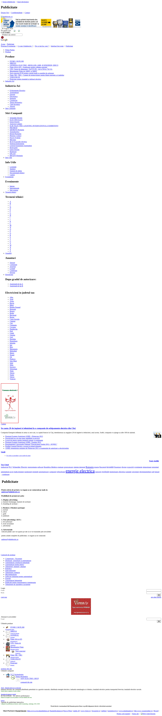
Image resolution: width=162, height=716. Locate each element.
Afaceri (12, 106)
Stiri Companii (10, 108)
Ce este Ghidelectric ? (25, 46)
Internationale (14, 188)
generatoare (68, 467)
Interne (12, 186)
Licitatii (12, 269)
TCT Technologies (16, 674)
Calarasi (12, 321)
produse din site (6, 669)
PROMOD (13, 128)
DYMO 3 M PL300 (17, 61)
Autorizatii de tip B (16, 286)
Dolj (11, 331)
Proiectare (13, 663)
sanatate (128, 472)
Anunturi (8, 253)
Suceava (13, 367)
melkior (104, 711)
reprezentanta (32, 467)
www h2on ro (86, 711)
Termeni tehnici (10, 192)
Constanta (13, 325)
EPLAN (13, 154)
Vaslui (12, 375)
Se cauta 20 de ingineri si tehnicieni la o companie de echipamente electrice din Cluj (38, 428)
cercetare (135, 472)
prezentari (155, 467)
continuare (5, 474)
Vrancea (12, 379)
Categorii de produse (8, 555)
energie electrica (80, 470)
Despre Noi (5, 13)
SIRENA (13, 63)
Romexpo (13, 152)
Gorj (11, 337)
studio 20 (76, 711)
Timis (12, 371)
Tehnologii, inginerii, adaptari (15, 567)
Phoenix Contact (15, 136)
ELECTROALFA (16, 120)
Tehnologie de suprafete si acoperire (17, 584)
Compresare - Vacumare (13, 559)
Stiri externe (14, 190)
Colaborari (13, 271)
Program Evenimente (8, 46)
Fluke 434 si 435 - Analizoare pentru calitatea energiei (28, 67)
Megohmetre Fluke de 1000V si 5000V (23, 71)
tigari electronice (23, 2)
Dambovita (13, 329)
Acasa (3, 44)
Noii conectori (20, 651)
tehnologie (61, 472)
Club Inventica (15, 104)
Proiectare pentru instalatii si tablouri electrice (25, 79)
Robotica (8, 569)
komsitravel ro (113, 711)
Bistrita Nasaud (15, 307)
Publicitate (10, 44)
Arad (11, 299)
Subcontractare (10, 570)
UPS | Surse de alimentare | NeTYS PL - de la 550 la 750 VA (31, 69)
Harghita (13, 339)
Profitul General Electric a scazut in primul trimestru (23, 446)
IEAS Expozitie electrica (18, 142)
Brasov (12, 311)
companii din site (26, 682)
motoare (61, 467)
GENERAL (14, 635)
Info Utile (8, 158)
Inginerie (13, 98)
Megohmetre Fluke (17, 647)
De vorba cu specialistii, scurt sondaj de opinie (18, 455)
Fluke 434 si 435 (16, 639)
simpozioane (147, 467)
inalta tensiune (19, 472)
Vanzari (12, 263)
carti (152, 472)
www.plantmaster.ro (126, 711)
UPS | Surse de (15, 643)
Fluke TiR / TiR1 (16, 655)
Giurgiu (12, 335)
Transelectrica (14, 132)
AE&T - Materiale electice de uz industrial (11, 687)
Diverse (12, 273)
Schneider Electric (16, 118)
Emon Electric (15, 122)
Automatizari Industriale (13, 580)
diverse (124, 467)
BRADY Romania (16, 156)
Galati (12, 333)
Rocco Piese (67, 711)
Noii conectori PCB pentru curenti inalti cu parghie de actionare (32, 73)
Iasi (11, 345)
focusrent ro (96, 711)
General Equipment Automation (21, 146)
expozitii (130, 467)
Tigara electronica (16, 102)
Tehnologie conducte (12, 572)
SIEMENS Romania (17, 130)
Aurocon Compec (16, 124)
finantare (117, 467)
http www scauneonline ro (143, 711)
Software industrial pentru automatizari (18, 576)
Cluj (11, 323)
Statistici (13, 169)
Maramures (14, 349)
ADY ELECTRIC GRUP (29, 678)
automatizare (44, 472)
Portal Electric (20, 711)
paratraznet (28, 472)
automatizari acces (7, 472)
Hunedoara (13, 341)
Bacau (12, 303)
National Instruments (17, 144)
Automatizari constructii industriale (17, 563)
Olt (11, 357)
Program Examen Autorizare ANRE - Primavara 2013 (24, 436)
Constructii (13, 100)
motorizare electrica (117, 472)
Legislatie (13, 167)
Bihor (12, 305)
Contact (27, 13)
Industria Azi (9, 81)
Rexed (156, 711)
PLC (10, 467)
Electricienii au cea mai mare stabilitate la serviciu (22, 438)
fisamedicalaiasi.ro (56, 711)
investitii (110, 467)
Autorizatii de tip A (16, 284)
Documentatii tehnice (17, 173)
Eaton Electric (15, 150)
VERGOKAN (15, 77)
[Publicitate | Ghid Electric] (7, 17)
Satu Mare (13, 361)
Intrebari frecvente (57, 46)
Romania (90, 467)
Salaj (11, 363)
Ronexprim (14, 148)
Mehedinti (13, 351)
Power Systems (15, 138)
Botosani (13, 309)
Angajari (13, 267)
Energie (12, 94)
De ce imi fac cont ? (42, 46)
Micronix (13, 140)
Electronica (14, 96)
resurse (96, 467)
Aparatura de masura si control (8, 694)
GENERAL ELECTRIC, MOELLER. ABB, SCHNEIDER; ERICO (34, 65)
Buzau (12, 317)
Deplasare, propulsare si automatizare (18, 561)
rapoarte (98, 472)
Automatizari (14, 92)
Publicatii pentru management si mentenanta (20, 582)
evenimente (138, 467)
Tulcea (12, 373)
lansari (157, 472)
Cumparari (13, 265)
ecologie (105, 472)
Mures (12, 353)
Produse (8, 52)
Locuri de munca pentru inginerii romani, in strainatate (24, 440)
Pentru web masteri (123, 714)
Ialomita (12, 343)
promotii (35, 472)
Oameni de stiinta (16, 171)
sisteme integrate (79, 467)
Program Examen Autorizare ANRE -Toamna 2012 (23, 442)
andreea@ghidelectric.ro (10, 492)
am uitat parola (156, 597)
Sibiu (11, 365)
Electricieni (9, 275)
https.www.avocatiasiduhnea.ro (38, 711)
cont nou (4, 597)
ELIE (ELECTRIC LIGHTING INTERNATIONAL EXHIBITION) (34, 126)
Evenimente (9, 177)
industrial (4, 467)
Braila (12, 313)
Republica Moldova (51, 467)
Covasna (13, 327)
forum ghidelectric (9, 2)
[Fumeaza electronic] (10, 422)
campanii (52, 472)
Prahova (12, 359)
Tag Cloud (5, 465)
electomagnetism (145, 472)
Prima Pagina (10, 50)
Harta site (135, 714)
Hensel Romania (15, 134)
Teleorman (13, 369)
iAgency (3, 700)
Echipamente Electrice (17, 90)
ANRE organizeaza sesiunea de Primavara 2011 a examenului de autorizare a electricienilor (37, 448)
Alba (11, 297)
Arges (12, 301)
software (40, 467)
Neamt (12, 355)
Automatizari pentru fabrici (14, 565)
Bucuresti (13, 315)
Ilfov (11, 347)
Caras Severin (14, 319)
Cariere (12, 175)
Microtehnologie (11, 574)
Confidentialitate (16, 13)
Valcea (12, 377)
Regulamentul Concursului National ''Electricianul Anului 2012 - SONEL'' (31, 444)
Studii (3, 452)
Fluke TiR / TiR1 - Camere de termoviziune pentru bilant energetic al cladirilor (37, 75)
